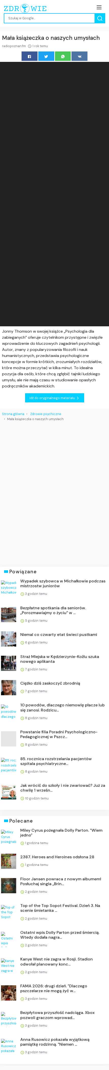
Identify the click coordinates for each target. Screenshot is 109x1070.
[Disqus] (54, 492)
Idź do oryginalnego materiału (52, 398)
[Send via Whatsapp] (63, 56)
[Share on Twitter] (46, 56)
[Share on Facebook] (30, 56)
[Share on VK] (79, 56)
